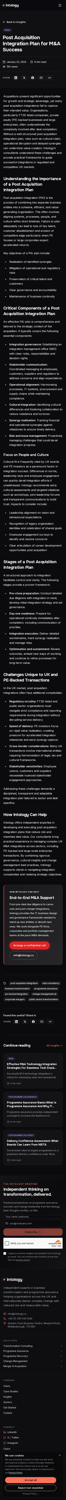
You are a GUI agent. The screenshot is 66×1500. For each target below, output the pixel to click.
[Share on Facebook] (32, 77)
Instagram (12, 1442)
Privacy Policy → (31, 1493)
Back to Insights (16, 22)
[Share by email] (41, 77)
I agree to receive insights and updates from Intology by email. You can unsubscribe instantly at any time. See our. (34, 1256)
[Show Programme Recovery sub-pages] (61, 1356)
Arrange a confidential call (30, 945)
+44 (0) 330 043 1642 (20, 1318)
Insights (7, 1396)
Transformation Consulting (17, 1345)
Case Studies (10, 1391)
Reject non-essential (30, 1487)
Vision (6, 1386)
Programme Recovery (15, 1356)
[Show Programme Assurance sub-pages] (61, 1351)
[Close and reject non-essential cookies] (60, 1455)
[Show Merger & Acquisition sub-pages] (61, 1366)
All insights (53, 1045)
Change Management (15, 1361)
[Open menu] (60, 5)
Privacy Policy (15, 1472)
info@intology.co (23, 955)
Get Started (9, 1407)
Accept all (31, 1480)
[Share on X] (24, 77)
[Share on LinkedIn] (15, 77)
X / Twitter (13, 1437)
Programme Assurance (16, 1351)
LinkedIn (12, 1432)
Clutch (6, 1448)
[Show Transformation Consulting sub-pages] (61, 1346)
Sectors (7, 1402)
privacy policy (23, 1260)
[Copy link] (49, 77)
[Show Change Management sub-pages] (61, 1361)
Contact (7, 1412)
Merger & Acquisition (15, 1366)
